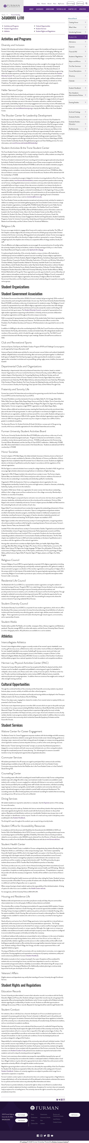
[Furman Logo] (12, 6)
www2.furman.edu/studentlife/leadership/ (24, 143)
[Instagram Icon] (41, 1136)
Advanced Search (72, 18)
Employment (34, 1117)
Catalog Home (73, 22)
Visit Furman (80, 3)
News (54, 4)
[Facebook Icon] (37, 1136)
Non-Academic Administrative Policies (76, 94)
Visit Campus (21, 1120)
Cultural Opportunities (43, 26)
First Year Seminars (75, 66)
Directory (72, 76)
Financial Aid (73, 51)
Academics (39, 9)
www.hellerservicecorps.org (24, 108)
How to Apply (71, 3)
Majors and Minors (74, 61)
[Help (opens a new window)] (64, 1100)
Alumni (49, 4)
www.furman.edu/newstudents (23, 180)
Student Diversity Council (33, 310)
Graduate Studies (74, 117)
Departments (43, 1114)
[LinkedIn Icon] (48, 1136)
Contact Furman (57, 1122)
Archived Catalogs (74, 112)
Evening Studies (74, 102)
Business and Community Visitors (58, 1115)
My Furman (74, 1115)
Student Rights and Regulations (45, 31)
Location (42, 1123)
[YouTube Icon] (52, 1136)
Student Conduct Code (18, 1050)
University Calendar (45, 1117)
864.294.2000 (6, 1119)
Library (33, 1120)
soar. (58, 839)
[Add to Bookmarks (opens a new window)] (57, 1100)
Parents (44, 4)
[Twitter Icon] (44, 1136)
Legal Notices (56, 1119)
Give (38, 4)
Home (3, 15)
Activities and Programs (11, 26)
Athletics (82, 9)
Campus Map (34, 1123)
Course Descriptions (75, 71)
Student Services (41, 29)
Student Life (73, 37)
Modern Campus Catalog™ (60, 1142)
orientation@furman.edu (34, 197)
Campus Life (72, 9)
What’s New (72, 27)
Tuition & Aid (61, 9)
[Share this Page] (59, 1100)
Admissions (50, 9)
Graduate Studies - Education (75, 123)
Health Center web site (38, 888)
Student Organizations (11, 29)
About (31, 9)
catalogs (24, 1142)
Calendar (72, 81)
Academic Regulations (76, 56)
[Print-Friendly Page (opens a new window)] (62, 1100)
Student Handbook (19, 818)
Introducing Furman (75, 32)
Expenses (46, 803)
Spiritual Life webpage (36, 250)
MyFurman (61, 4)
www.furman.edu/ (51, 839)
